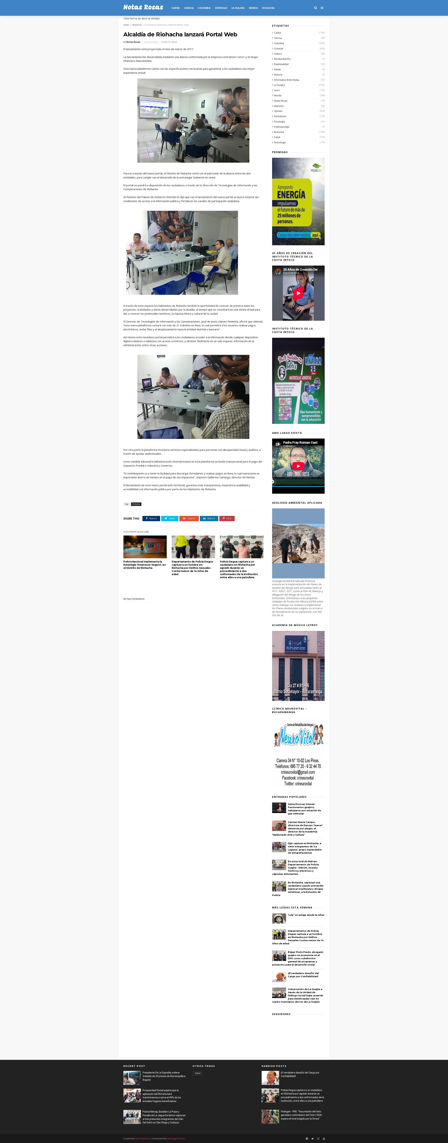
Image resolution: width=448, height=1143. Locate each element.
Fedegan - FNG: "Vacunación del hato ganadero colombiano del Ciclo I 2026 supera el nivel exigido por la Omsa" (301, 1115)
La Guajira (238, 7)
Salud (277, 137)
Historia (278, 74)
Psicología (279, 121)
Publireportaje (281, 126)
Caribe (176, 7)
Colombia (204, 7)
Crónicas (221, 7)
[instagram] (318, 1138)
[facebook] (307, 1138)
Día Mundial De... (283, 58)
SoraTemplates (142, 1138)
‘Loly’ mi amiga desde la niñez (306, 914)
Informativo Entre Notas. (287, 79)
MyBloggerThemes (176, 1138)
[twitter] (313, 1138)
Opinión (278, 111)
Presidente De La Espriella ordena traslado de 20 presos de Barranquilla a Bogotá (164, 1076)
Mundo (253, 7)
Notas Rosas (143, 7)
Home (126, 25)
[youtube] (324, 1138)
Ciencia (189, 7)
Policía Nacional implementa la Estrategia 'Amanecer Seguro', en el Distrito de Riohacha (144, 564)
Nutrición (279, 105)
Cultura (278, 53)
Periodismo (280, 116)
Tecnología (280, 142)
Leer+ (277, 90)
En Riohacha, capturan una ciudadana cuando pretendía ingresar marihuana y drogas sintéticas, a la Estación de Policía (297, 889)
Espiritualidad (281, 64)
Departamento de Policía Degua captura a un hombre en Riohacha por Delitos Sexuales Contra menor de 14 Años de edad (192, 568)
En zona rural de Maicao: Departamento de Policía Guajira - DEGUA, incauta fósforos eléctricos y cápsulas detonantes (295, 867)
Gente (277, 69)
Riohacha (268, 7)
